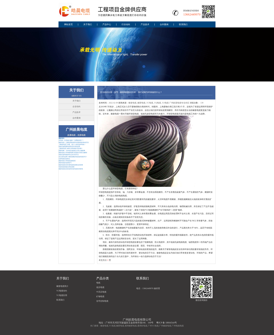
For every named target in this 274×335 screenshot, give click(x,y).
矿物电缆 (100, 296)
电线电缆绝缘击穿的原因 (66, 167)
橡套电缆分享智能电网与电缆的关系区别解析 (73, 152)
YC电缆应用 (61, 295)
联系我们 (183, 24)
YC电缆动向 (61, 291)
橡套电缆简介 (62, 286)
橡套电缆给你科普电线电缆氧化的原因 (71, 165)
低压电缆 (100, 287)
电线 (98, 283)
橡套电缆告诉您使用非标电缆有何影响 (71, 169)
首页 (116, 92)
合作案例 (164, 24)
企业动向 (76, 106)
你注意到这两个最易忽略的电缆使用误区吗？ (73, 156)
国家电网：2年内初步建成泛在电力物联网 (72, 150)
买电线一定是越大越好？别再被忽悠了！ (71, 140)
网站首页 (68, 24)
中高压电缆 (101, 292)
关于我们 (87, 24)
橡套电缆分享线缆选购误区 (67, 160)
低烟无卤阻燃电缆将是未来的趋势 (69, 146)
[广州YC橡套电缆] (109, 11)
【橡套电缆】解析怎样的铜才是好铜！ (71, 148)
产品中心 (106, 24)
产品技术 (145, 24)
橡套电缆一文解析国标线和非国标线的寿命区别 (74, 142)
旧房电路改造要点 (64, 158)
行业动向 (126, 24)
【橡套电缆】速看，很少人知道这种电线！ (72, 144)
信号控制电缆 (102, 301)
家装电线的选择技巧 (65, 162)
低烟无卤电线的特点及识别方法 (69, 154)
